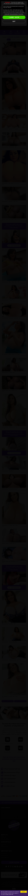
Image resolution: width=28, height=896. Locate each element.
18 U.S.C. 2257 (7, 14)
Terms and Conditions (14, 14)
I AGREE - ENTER (14, 17)
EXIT (14, 21)
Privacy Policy (20, 14)
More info (11, 894)
